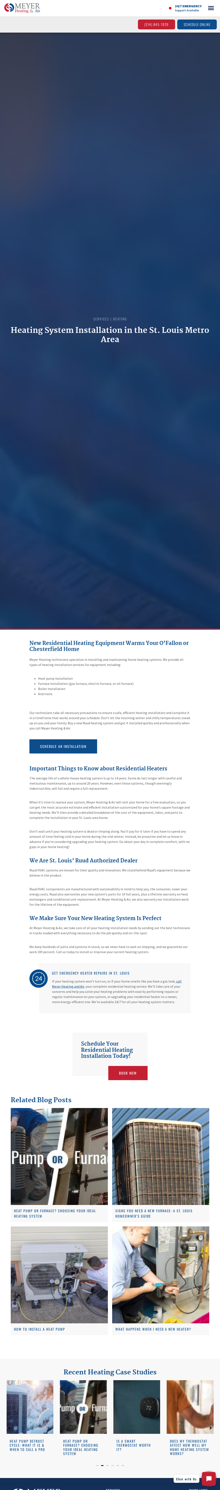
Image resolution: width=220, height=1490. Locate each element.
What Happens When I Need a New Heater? (153, 1329)
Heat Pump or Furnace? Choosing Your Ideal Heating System (27, 1447)
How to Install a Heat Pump (39, 1329)
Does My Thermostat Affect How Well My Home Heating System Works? (136, 1447)
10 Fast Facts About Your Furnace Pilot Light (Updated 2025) (189, 1445)
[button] (211, 8)
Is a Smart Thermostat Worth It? (80, 1445)
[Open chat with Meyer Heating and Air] (209, 1479)
